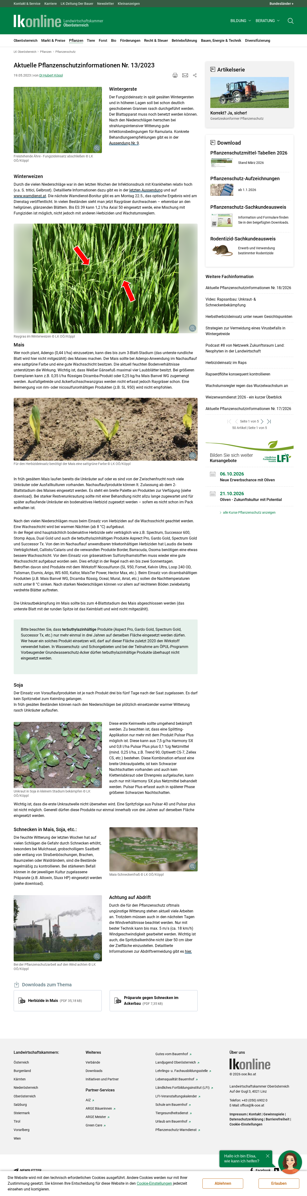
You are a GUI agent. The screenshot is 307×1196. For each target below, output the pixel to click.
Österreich (21, 1062)
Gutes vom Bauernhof (171, 1054)
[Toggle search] (291, 21)
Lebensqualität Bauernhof (174, 1079)
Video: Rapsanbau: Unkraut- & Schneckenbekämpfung (231, 302)
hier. (188, 951)
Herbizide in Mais (54, 1000)
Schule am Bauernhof (171, 1105)
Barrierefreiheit (277, 1119)
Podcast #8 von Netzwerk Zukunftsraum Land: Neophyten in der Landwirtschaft (245, 348)
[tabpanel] (249, 99)
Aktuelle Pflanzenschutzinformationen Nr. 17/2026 (248, 408)
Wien (17, 1138)
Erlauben (279, 1183)
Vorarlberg (22, 1130)
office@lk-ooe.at (252, 1105)
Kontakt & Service (27, 4)
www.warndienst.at (30, 196)
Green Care (94, 1125)
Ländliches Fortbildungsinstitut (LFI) (182, 1087)
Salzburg (20, 1105)
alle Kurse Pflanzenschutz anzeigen (249, 512)
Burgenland (22, 1071)
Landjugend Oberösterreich (175, 1062)
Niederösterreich (26, 1087)
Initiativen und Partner (102, 1079)
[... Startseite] (58, 21)
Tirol (17, 1121)
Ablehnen (223, 1183)
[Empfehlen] (185, 75)
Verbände (93, 1062)
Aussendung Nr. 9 (124, 143)
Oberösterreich (25, 1096)
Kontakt (255, 1114)
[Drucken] (175, 75)
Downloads (94, 1071)
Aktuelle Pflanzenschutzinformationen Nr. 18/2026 (248, 288)
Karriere (50, 4)
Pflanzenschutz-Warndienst (176, 1130)
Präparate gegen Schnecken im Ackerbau (151, 1000)
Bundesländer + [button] (282, 4)
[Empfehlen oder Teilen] (195, 75)
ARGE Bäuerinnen (99, 1108)
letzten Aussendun (144, 190)
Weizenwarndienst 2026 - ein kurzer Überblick (244, 397)
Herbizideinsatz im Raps (226, 362)
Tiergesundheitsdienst (171, 1113)
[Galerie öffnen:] (58, 120)
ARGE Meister (96, 1117)
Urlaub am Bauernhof (171, 1121)
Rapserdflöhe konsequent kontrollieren (238, 374)
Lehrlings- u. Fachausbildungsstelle (181, 1071)
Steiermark (22, 1113)
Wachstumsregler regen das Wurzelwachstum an (247, 385)
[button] (241, 20)
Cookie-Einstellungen (246, 1124)
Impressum (238, 1114)
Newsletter (105, 4)
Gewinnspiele (273, 1114)
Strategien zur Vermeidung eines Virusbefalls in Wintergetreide (245, 331)
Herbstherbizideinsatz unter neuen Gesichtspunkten (249, 316)
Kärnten (20, 1079)
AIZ (88, 1100)
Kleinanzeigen (129, 4)
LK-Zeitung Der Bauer (77, 4)
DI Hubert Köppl (51, 75)
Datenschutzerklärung (246, 1119)
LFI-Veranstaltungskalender (176, 1096)
